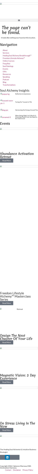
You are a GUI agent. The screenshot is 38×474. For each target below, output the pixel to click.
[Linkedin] (7, 457)
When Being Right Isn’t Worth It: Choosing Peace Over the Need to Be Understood (26, 117)
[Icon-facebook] (2, 457)
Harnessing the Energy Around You (26, 110)
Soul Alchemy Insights (14, 90)
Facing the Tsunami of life (23, 102)
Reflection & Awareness (23, 94)
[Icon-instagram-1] (12, 457)
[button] (19, 20)
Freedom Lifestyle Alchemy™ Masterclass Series (15, 296)
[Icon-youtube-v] (17, 457)
